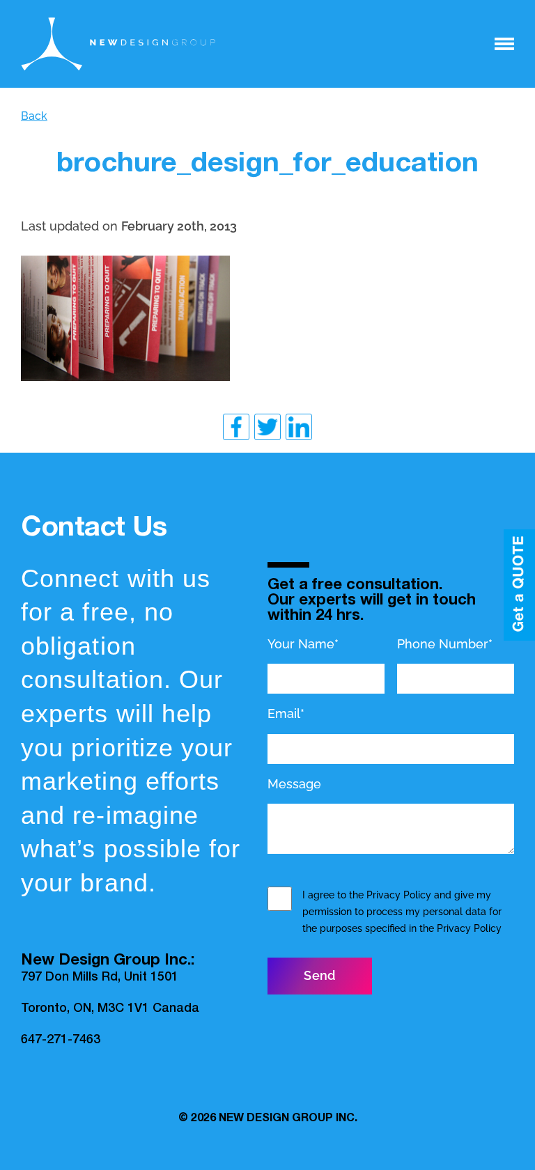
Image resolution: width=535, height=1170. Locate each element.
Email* (286, 713)
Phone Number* (445, 644)
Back (34, 116)
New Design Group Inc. (288, 1119)
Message (294, 784)
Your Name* (303, 644)
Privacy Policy (398, 894)
